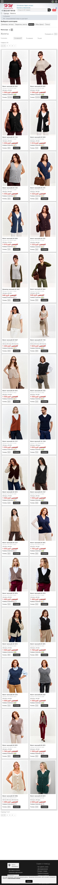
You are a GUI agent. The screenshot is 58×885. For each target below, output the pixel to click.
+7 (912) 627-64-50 (8, 11)
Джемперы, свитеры (7, 24)
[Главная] (1, 13)
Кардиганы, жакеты (21, 24)
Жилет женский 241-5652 (37, 289)
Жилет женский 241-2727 (10, 441)
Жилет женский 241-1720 (37, 340)
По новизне (17, 38)
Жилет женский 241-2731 (37, 188)
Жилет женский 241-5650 (37, 137)
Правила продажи (43, 873)
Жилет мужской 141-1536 (37, 441)
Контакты (20, 8)
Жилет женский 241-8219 (37, 796)
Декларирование (43, 869)
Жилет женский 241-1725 (10, 137)
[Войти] (56, 1)
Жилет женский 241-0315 (10, 390)
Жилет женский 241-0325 (10, 86)
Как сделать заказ (43, 867)
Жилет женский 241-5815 (37, 542)
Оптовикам (20, 5)
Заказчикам (26, 8)
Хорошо (29, 881)
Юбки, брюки (40, 24)
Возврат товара (42, 871)
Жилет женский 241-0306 (10, 796)
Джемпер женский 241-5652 (10, 289)
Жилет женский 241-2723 (37, 390)
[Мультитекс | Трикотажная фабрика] (8, 6)
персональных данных (14, 878)
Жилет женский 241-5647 (10, 340)
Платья (47, 24)
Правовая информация (15, 872)
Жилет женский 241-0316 (10, 593)
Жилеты (31, 24)
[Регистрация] (53, 1)
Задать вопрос (28, 5)
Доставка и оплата (14, 870)
